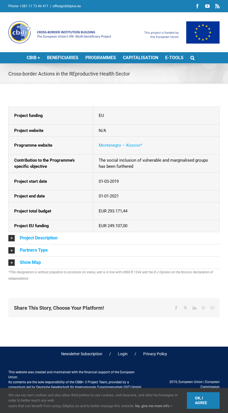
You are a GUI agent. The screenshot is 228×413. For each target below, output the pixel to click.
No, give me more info (152, 406)
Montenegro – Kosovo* (120, 145)
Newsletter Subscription (81, 354)
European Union (191, 382)
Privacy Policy (155, 354)
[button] (192, 57)
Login (123, 354)
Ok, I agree (201, 400)
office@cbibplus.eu (67, 6)
